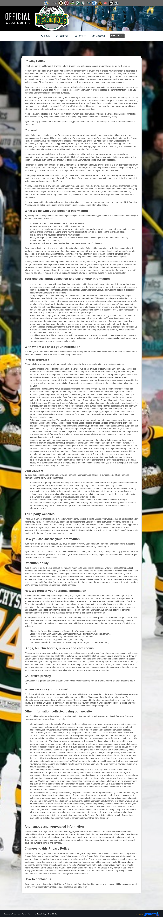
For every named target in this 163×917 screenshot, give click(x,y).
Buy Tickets (117, 36)
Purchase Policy (40, 914)
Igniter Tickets (127, 551)
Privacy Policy (27, 914)
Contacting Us (103, 547)
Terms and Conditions (12, 914)
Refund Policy (52, 914)
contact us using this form (75, 887)
